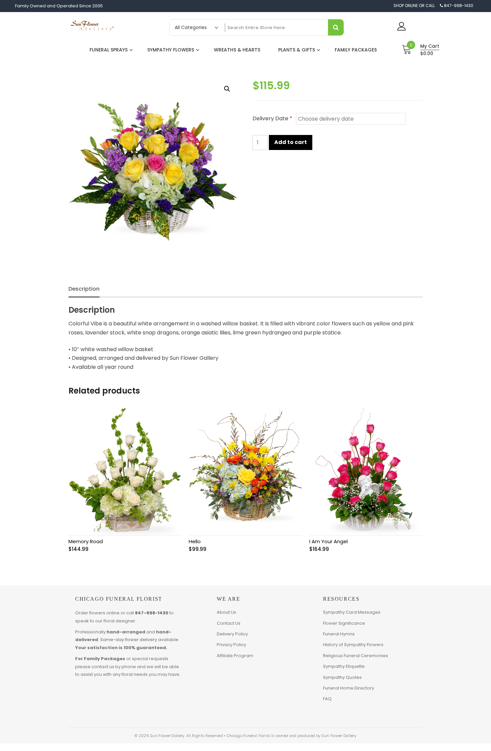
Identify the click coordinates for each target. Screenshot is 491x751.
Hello (195, 541)
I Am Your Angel (328, 541)
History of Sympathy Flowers (353, 644)
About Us (226, 612)
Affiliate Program (235, 655)
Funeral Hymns (339, 634)
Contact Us (228, 623)
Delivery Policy (232, 634)
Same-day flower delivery (128, 639)
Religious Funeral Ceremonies (355, 655)
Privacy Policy (231, 644)
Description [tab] (84, 289)
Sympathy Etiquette (344, 666)
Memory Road (85, 541)
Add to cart (290, 142)
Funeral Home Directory (348, 688)
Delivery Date (272, 118)
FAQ (327, 699)
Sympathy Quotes (342, 677)
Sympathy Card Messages (351, 612)
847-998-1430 (151, 613)
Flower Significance (344, 623)
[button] (227, 89)
